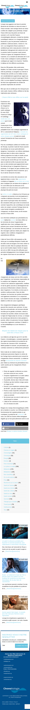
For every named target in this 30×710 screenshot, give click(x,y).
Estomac (6, 461)
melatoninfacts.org (8, 673)
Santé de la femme (9, 488)
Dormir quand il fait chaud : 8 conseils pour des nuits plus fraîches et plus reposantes (13, 613)
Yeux (5, 510)
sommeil (13, 220)
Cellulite (6, 447)
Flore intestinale (8, 463)
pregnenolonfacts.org (8, 677)
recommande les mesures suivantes (16, 360)
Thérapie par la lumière (10, 501)
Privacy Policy (13, 702)
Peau (5, 480)
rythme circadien (7, 194)
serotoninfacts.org (7, 679)
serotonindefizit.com (8, 667)
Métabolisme (7, 472)
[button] (8, 424)
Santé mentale (8, 496)
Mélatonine (7, 469)
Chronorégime (8, 453)
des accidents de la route (21, 181)
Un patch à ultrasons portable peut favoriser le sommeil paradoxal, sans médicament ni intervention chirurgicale (14, 542)
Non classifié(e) (8, 474)
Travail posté (7, 504)
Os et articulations (9, 477)
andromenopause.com (8, 665)
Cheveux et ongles (9, 450)
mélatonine (21, 414)
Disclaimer (5, 702)
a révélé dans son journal (5, 119)
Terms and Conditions (8, 704)
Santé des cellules (9, 491)
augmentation (22, 179)
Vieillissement (8, 507)
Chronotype (7, 455)
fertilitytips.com (7, 661)
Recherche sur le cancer (11, 482)
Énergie (9, 431)
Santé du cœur (8, 493)
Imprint (18, 704)
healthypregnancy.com (8, 659)
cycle (2, 220)
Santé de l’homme (9, 485)
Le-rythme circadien (17, 431)
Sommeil (25, 431)
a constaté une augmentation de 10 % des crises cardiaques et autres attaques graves (14, 134)
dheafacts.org (7, 671)
